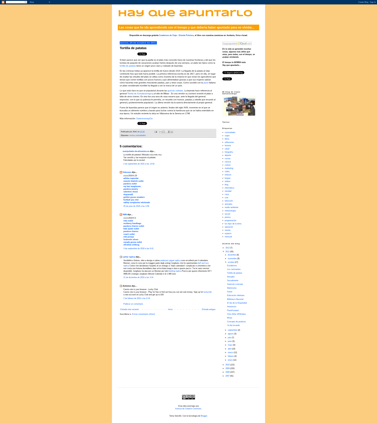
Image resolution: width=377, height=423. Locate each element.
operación (229, 227)
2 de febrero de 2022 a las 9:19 (136, 298)
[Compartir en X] (166, 131)
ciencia (228, 162)
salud (227, 149)
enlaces (228, 175)
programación (230, 220)
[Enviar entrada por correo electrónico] (156, 132)
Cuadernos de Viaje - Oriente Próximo (176, 35)
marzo (231, 352)
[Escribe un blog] (163, 131)
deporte (228, 155)
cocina (132, 135)
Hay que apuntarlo (185, 13)
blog (226, 184)
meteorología (230, 211)
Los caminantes (234, 269)
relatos (227, 181)
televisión (229, 201)
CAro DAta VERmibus (236, 314)
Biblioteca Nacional (235, 299)
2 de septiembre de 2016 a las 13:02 (138, 164)
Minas (229, 318)
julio (230, 337)
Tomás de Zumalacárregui (139, 93)
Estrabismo (232, 265)
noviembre (232, 258)
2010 (227, 365)
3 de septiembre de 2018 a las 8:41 (138, 248)
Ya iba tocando (233, 325)
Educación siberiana (235, 295)
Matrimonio (232, 288)
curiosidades (140, 135)
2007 (227, 376)
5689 (125, 214)
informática (229, 188)
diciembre (232, 255)
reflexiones (229, 142)
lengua (227, 178)
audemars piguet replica (170, 260)
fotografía (229, 152)
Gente (229, 292)
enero (230, 360)
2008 (227, 372)
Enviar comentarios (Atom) (143, 314)
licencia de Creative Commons (188, 409)
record (227, 214)
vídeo (227, 171)
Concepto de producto (236, 321)
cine (226, 197)
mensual (228, 237)
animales (228, 204)
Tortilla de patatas (234, 273)
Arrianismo (231, 306)
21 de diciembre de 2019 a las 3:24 (138, 277)
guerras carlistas (175, 90)
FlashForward (233, 310)
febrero (231, 356)
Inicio (170, 309)
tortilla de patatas (128, 66)
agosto (231, 334)
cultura (227, 165)
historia (228, 145)
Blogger (204, 416)
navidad (228, 191)
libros (227, 139)
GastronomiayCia (144, 118)
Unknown (127, 172)
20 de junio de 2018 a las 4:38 (136, 206)
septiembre (233, 330)
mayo (230, 345)
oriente (227, 230)
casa (227, 194)
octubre (231, 262)
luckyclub (208, 292)
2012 (227, 248)
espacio (228, 233)
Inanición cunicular (235, 284)
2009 (227, 368)
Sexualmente (232, 280)
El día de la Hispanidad (237, 303)
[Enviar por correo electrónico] (160, 131)
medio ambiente (231, 207)
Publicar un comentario (133, 304)
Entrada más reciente (129, 309)
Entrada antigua (208, 309)
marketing (229, 168)
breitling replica (174, 271)
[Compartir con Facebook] (169, 131)
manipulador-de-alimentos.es (136, 151)
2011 (227, 251)
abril (230, 349)
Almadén (231, 277)
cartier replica (129, 257)
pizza (206, 82)
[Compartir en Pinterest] (171, 131)
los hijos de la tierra (233, 224)
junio (230, 341)
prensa (227, 217)
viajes (227, 136)
